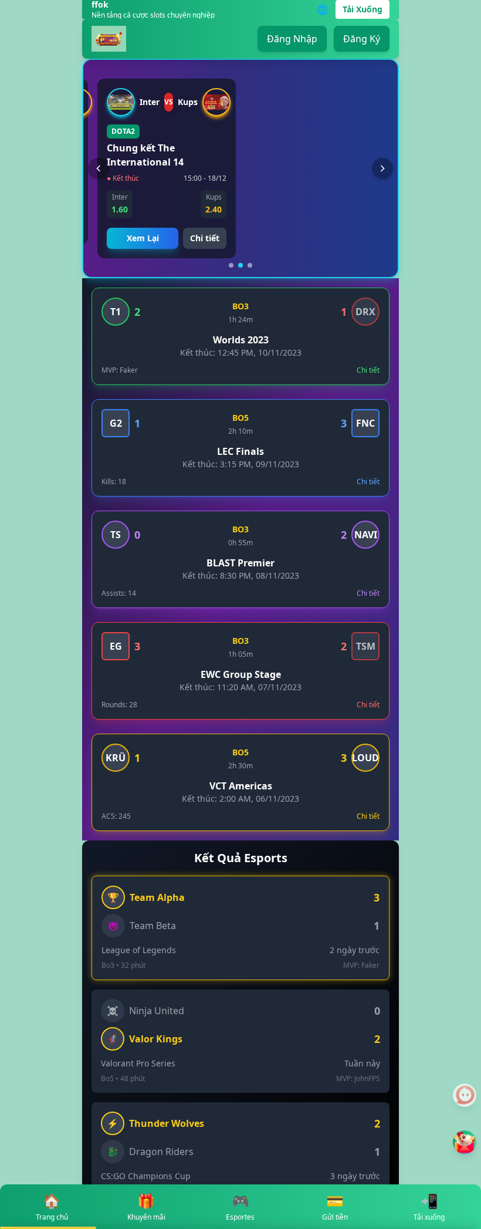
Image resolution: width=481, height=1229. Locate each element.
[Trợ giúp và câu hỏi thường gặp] (464, 1095)
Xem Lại (143, 238)
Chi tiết (204, 238)
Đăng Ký (361, 38)
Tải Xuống (362, 9)
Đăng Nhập (292, 38)
